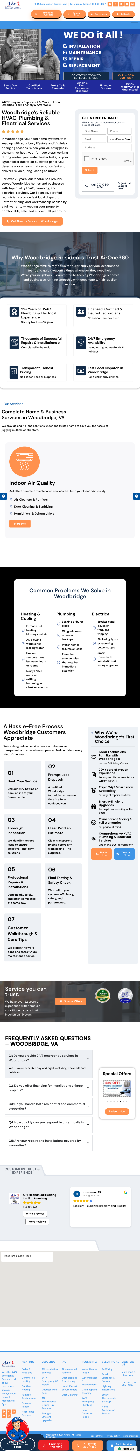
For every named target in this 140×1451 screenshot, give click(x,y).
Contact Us (129, 1363)
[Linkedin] (121, 4)
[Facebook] (110, 4)
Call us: (129, 1383)
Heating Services (31, 483)
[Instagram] (132, 4)
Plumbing (89, 1362)
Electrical (110, 1362)
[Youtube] (126, 4)
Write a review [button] (35, 1213)
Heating (28, 1362)
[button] (3, 496)
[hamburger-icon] (134, 24)
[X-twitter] (115, 4)
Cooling (48, 1362)
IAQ (64, 1362)
